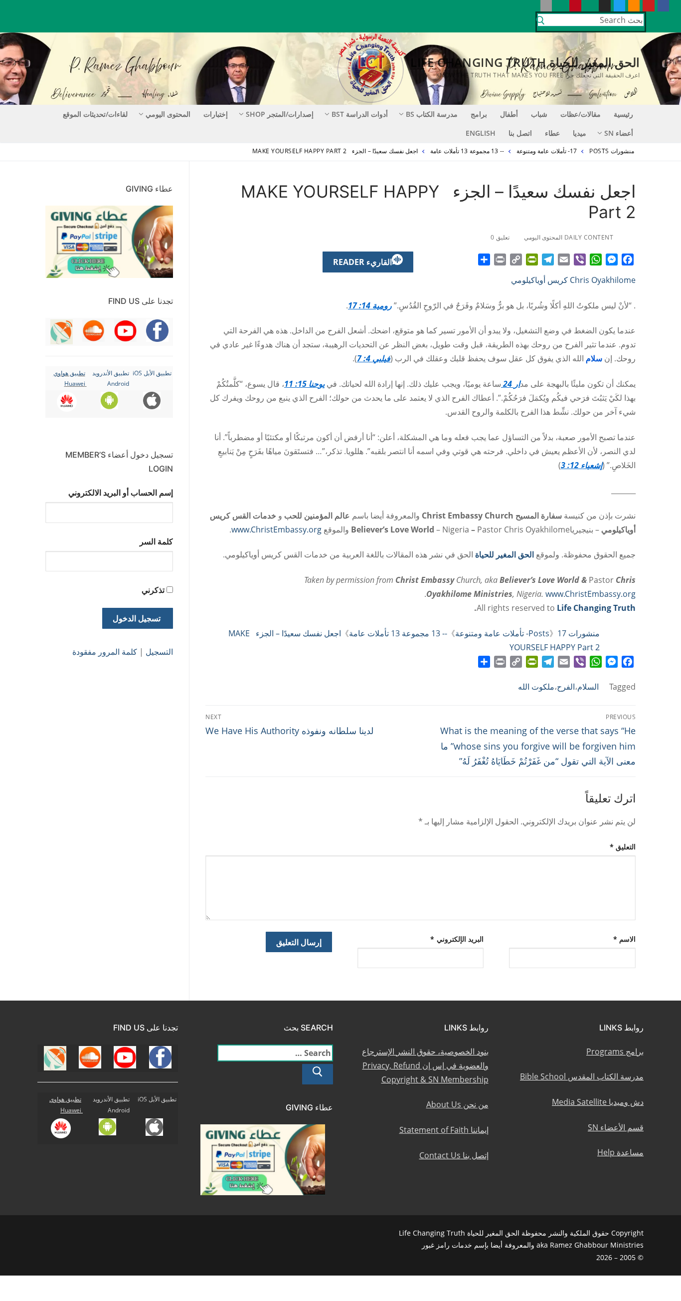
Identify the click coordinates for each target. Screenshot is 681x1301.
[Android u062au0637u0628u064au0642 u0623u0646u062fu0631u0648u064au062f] (560, 5)
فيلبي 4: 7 (373, 358)
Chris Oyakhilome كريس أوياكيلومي (573, 279)
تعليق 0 (501, 237)
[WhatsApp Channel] (590, 5)
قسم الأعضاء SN (616, 1127)
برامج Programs (615, 1051)
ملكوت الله (536, 686)
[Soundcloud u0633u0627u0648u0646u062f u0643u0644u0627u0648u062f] (634, 5)
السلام (588, 686)
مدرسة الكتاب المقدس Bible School (582, 1076)
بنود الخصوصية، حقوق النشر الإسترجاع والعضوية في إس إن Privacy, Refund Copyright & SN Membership (425, 1065)
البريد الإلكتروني (457, 939)
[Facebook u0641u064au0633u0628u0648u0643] (663, 5)
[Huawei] (531, 5)
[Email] (564, 259)
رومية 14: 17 (370, 305)
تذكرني (153, 589)
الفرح (566, 686)
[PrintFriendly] (532, 259)
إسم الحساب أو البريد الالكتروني (120, 492)
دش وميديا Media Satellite (598, 1101)
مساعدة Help (620, 1152)
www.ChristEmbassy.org (276, 529)
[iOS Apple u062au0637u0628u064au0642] (546, 5)
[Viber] (580, 259)
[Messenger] (612, 259)
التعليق (623, 846)
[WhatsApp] (596, 259)
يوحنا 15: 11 (304, 383)
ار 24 (510, 383)
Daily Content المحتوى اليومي (569, 237)
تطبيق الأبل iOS (152, 373)
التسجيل (159, 651)
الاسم (624, 939)
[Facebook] (628, 259)
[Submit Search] (540, 21)
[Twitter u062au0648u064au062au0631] (619, 5)
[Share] (484, 259)
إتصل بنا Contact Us (454, 1155)
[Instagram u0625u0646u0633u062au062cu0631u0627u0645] (604, 5)
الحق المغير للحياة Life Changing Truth (525, 62)
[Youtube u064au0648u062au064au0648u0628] (648, 5)
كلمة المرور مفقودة (104, 651)
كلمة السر (156, 541)
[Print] (500, 259)
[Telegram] (548, 259)
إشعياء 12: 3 (581, 465)
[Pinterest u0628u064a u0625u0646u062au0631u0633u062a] (575, 5)
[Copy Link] (516, 259)
